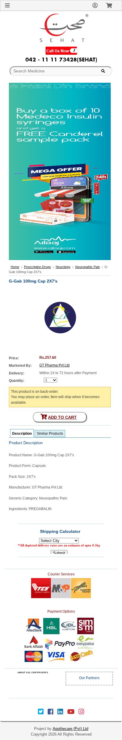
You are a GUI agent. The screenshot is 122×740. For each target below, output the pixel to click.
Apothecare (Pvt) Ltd (70, 728)
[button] (33, 684)
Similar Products (50, 433)
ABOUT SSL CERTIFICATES (32, 672)
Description (22, 433)
